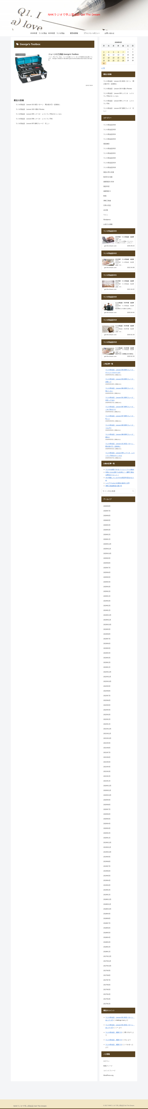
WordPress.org (108, 1075)
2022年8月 (106, 691)
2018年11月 (107, 904)
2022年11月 (107, 677)
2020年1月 (106, 838)
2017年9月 (106, 970)
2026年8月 (106, 506)
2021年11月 (107, 733)
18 (108, 57)
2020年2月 (106, 833)
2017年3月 (106, 999)
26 (113, 60)
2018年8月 (106, 918)
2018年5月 (106, 932)
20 (118, 57)
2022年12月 (107, 672)
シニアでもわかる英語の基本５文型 (117, 483)
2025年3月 (106, 587)
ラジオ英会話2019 (109, 163)
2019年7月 (106, 866)
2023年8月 (106, 634)
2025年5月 (106, 577)
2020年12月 (107, 786)
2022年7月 (106, 696)
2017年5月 (106, 989)
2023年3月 (106, 658)
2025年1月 (106, 596)
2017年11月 (107, 961)
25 (108, 60)
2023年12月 (107, 615)
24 (104, 60)
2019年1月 (106, 895)
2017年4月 (106, 994)
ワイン (105, 215)
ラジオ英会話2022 (109, 148)
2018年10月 (107, 909)
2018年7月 (106, 923)
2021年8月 (106, 748)
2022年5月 (106, 705)
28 (123, 60)
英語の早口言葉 (108, 172)
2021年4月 (106, 767)
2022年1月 (106, 724)
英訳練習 (106, 144)
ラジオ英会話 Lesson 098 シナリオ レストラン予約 (34, 119)
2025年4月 (106, 582)
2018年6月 (106, 928)
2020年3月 (106, 828)
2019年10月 (107, 852)
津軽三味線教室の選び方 (113, 486)
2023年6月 (106, 643)
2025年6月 (106, 572)
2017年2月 (106, 1004)
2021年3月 (106, 771)
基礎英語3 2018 (108, 181)
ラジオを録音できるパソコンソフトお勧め (119, 469)
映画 (104, 196)
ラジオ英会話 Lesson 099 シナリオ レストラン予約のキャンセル (39, 114)
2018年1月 (106, 951)
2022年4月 (106, 710)
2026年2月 (106, 534)
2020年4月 (106, 823)
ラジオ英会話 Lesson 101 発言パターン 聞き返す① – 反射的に (38, 104)
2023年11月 (107, 620)
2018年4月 (106, 937)
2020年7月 (106, 809)
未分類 (105, 210)
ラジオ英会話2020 (109, 158)
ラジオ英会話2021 (109, 153)
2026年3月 (106, 530)
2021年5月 (106, 762)
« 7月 (103, 68)
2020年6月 (106, 814)
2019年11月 (107, 847)
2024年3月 (106, 601)
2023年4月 (106, 653)
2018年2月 (106, 947)
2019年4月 (106, 880)
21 (123, 57)
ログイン (106, 1061)
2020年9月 (106, 800)
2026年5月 (106, 520)
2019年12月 (107, 842)
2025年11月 (107, 549)
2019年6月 (106, 871)
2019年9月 (106, 857)
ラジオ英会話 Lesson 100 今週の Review (30, 109)
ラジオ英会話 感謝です (113, 1032)
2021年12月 (107, 729)
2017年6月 (106, 985)
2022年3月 (106, 715)
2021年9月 (106, 743)
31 (104, 63)
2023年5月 (106, 648)
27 (118, 60)
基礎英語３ (107, 191)
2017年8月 (106, 975)
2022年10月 (107, 681)
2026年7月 (106, 511)
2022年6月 (106, 700)
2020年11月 (107, 790)
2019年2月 (106, 890)
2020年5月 (106, 819)
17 (104, 57)
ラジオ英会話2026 (109, 125)
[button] (133, 491)
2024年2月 (106, 606)
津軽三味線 (107, 200)
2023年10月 (107, 624)
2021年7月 (106, 752)
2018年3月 (106, 942)
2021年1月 (106, 781)
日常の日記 (107, 205)
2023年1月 (106, 667)
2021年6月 (106, 757)
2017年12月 (107, 956)
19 (113, 57)
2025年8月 (106, 563)
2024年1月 (106, 610)
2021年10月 (107, 738)
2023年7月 (106, 639)
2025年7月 (106, 568)
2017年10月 (107, 966)
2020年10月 (107, 795)
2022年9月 (106, 686)
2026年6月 (106, 515)
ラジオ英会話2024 (109, 134)
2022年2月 (106, 719)
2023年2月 (106, 662)
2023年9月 (106, 629)
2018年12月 (107, 899)
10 (104, 55)
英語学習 (106, 186)
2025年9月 (106, 558)
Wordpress (107, 219)
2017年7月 (106, 980)
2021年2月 (106, 776)
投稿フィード (107, 1066)
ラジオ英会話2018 (109, 167)
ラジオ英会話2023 (109, 139)
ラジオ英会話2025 (109, 129)
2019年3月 (106, 885)
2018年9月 (106, 914)
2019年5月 (106, 876)
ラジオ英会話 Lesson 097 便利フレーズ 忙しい (33, 123)
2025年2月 (106, 591)
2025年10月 (107, 553)
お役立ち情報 (107, 224)
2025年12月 (107, 544)
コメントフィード (109, 1070)
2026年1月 (106, 539)
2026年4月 (106, 525)
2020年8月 (106, 805)
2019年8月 (106, 861)
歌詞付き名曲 (107, 177)
